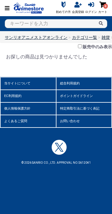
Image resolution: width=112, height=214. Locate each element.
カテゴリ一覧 (84, 37)
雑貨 (106, 37)
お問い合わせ (70, 121)
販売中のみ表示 (97, 46)
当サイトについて (17, 83)
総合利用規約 (70, 83)
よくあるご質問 (15, 121)
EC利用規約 (13, 96)
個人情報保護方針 (17, 108)
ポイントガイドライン (76, 96)
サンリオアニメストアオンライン (36, 37)
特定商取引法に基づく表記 (79, 108)
